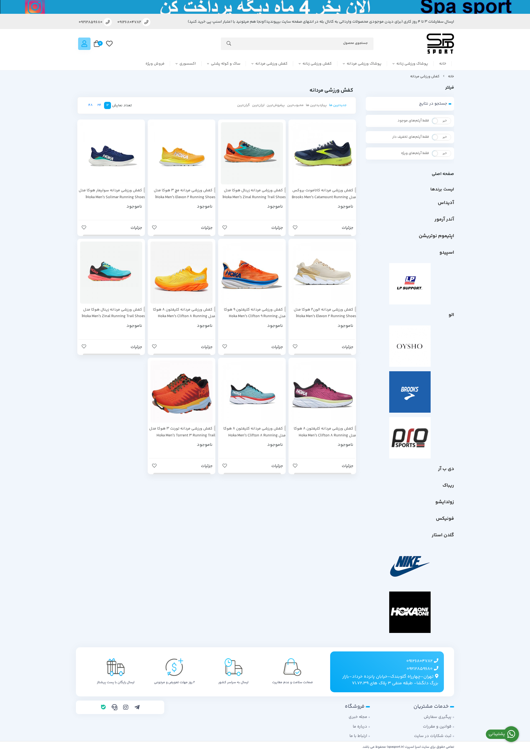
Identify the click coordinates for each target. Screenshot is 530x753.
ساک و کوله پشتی (225, 64)
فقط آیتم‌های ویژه (415, 153)
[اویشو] (410, 346)
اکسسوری (187, 64)
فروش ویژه (155, 64)
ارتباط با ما (358, 736)
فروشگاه (354, 706)
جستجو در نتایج (433, 103)
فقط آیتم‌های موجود (413, 120)
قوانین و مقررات (437, 726)
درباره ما (360, 726)
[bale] (103, 708)
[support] (114, 708)
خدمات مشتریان (431, 706)
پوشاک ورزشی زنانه (412, 64)
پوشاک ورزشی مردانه (364, 64)
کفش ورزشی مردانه (271, 64)
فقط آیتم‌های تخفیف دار (410, 137)
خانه (442, 64)
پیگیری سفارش (437, 717)
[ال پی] (410, 284)
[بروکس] (410, 392)
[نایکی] (410, 566)
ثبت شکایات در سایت (432, 736)
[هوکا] (410, 612)
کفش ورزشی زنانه (317, 64)
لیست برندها (442, 189)
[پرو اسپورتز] (410, 438)
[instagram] (126, 708)
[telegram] (137, 708)
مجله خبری (358, 717)
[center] (229, 44)
